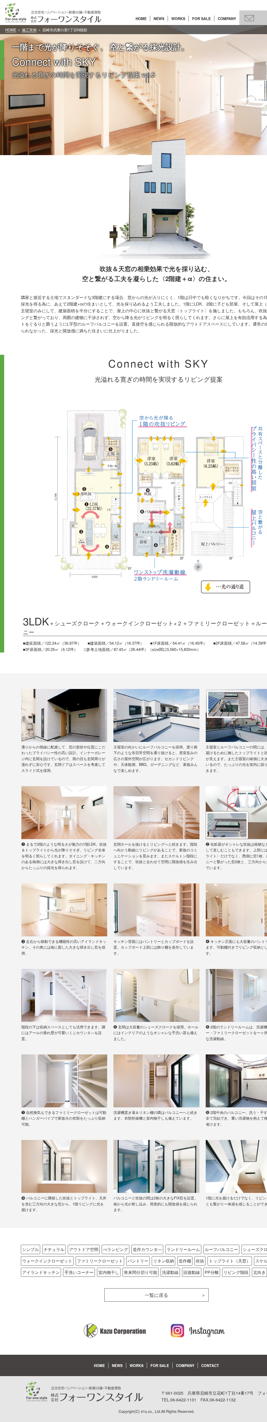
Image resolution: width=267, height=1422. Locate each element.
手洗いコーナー (79, 1272)
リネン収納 (163, 1261)
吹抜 (200, 1261)
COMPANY (227, 18)
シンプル (30, 1249)
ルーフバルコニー (221, 1249)
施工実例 (29, 29)
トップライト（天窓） (230, 1261)
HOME (141, 18)
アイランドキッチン (41, 1272)
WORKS (178, 18)
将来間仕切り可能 (140, 1272)
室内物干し (108, 1272)
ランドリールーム (183, 1249)
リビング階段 (235, 1272)
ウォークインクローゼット (47, 1261)
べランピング (115, 1249)
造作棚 (185, 1261)
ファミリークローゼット (100, 1261)
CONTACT (210, 1365)
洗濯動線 (170, 1272)
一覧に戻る (156, 1294)
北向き (259, 1272)
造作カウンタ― (147, 1249)
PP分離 (212, 1272)
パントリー (138, 1261)
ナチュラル (54, 1249)
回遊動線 (191, 1272)
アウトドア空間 (83, 1249)
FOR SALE (201, 18)
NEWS (159, 18)
